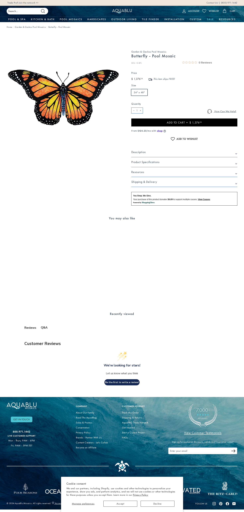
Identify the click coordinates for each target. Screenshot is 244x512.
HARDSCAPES (96, 19)
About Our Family (85, 412)
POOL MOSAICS (71, 19)
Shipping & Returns (132, 417)
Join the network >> (28, 2)
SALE (210, 19)
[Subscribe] (233, 451)
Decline (157, 503)
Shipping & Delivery (144, 182)
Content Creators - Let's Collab (92, 442)
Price (134, 72)
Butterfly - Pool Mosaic (59, 27)
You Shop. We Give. (142, 196)
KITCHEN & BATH (43, 19)
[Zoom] (63, 97)
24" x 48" (139, 92)
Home (9, 27)
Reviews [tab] (30, 328)
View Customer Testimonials (203, 433)
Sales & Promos (84, 422)
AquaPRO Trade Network (135, 422)
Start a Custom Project (133, 432)
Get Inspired (128, 427)
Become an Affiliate (86, 447)
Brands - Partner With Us (89, 437)
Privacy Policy (140, 494)
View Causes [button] (204, 199)
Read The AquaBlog (86, 417)
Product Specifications (145, 162)
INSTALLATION (174, 19)
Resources (137, 172)
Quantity (136, 103)
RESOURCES (227, 19)
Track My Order (130, 412)
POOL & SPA (17, 19)
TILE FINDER (150, 19)
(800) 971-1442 (228, 2)
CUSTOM (196, 19)
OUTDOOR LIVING (124, 19)
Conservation (82, 427)
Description (138, 152)
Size (133, 85)
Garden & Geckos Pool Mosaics (30, 27)
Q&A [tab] (44, 328)
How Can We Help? (225, 111)
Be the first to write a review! (122, 382)
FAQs (125, 437)
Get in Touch (21, 419)
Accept (120, 503)
